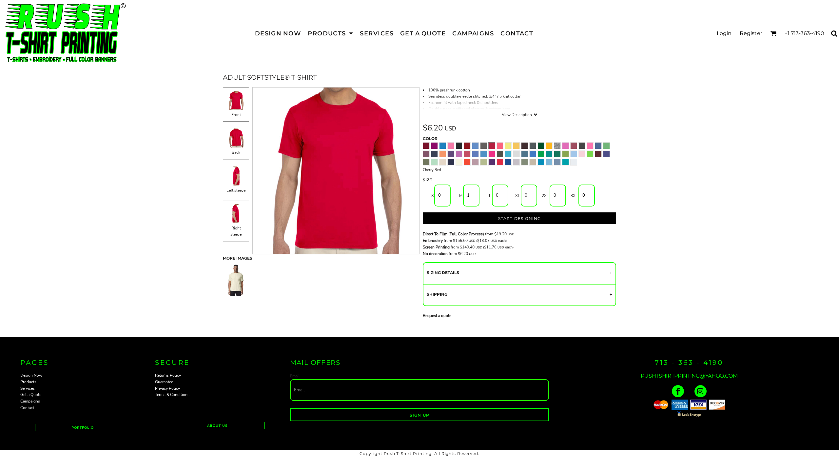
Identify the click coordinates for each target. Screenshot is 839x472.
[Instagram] (700, 391)
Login (724, 33)
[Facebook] (678, 391)
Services (27, 388)
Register (751, 33)
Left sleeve (235, 190)
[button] (330, 33)
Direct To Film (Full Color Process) (453, 234)
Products (28, 381)
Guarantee (164, 381)
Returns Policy (168, 375)
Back (236, 152)
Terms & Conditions (172, 394)
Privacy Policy (167, 388)
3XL (574, 195)
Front (236, 114)
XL (517, 195)
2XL (545, 195)
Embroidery (433, 240)
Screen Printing (436, 247)
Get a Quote (30, 394)
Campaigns (30, 401)
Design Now (31, 375)
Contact (27, 407)
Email (295, 376)
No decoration (435, 253)
